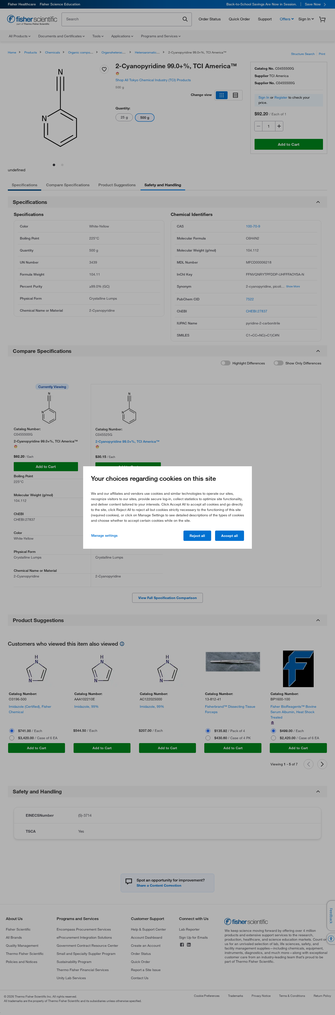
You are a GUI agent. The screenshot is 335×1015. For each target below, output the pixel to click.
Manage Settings (104, 535)
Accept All (229, 536)
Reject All (197, 536)
